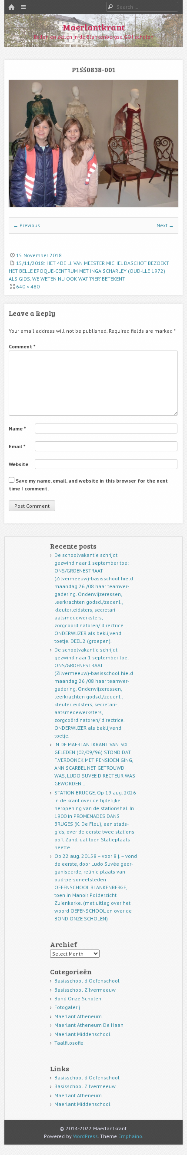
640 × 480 (28, 286)
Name (17, 428)
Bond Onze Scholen (77, 998)
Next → (165, 225)
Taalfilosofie (68, 1042)
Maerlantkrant (94, 27)
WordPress (85, 1136)
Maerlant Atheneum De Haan (89, 1025)
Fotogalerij (67, 1007)
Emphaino (130, 1136)
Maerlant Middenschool (82, 1034)
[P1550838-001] (93, 205)
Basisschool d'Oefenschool (87, 980)
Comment (22, 346)
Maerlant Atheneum (78, 1016)
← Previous (26, 225)
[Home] (11, 7)
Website (18, 464)
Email (17, 446)
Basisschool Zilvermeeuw (85, 989)
